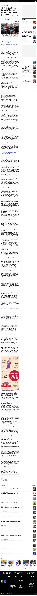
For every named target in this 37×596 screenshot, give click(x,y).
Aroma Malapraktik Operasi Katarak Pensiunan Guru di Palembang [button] (26, 28)
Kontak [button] (11, 581)
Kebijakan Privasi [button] (22, 581)
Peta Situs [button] (21, 585)
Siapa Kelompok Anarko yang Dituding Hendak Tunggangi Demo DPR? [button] (12, 516)
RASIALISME (10, 476)
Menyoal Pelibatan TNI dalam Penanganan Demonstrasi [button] (26, 81)
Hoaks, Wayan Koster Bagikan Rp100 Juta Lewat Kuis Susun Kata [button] (26, 37)
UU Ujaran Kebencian (13, 318)
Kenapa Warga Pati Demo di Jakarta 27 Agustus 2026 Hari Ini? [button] (25, 567)
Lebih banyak (34, 485)
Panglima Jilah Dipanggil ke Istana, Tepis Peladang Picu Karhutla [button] (11, 535)
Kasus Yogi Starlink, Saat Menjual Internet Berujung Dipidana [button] (18, 567)
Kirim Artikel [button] (21, 584)
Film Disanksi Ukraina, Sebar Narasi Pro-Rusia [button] (11, 502)
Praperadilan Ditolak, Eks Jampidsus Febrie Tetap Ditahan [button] (10, 526)
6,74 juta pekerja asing (14, 448)
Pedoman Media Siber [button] (13, 584)
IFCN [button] (20, 586)
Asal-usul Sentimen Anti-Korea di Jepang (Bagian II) (10, 308)
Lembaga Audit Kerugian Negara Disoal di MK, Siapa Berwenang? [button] (27, 32)
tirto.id (2, 44)
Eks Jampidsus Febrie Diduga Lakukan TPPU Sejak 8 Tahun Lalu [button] (11, 488)
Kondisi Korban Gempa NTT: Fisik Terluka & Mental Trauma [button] (10, 512)
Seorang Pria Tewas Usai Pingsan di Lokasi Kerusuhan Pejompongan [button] (11, 507)
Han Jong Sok (15, 276)
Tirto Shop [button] (21, 587)
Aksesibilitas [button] (21, 580)
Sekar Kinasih (3, 21)
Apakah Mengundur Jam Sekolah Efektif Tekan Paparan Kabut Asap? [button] (26, 72)
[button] (3, 1)
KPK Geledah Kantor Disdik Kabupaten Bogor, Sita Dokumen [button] (10, 521)
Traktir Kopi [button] (17, 21)
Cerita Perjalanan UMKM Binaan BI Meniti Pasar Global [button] (3, 566)
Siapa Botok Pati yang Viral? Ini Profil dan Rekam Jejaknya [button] (11, 566)
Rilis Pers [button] (11, 587)
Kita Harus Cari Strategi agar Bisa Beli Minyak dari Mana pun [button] (27, 41)
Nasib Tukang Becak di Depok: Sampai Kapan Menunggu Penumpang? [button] (26, 77)
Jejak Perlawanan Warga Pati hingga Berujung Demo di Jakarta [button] (33, 566)
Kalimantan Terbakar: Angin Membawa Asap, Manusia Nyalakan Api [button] (26, 23)
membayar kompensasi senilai (12, 436)
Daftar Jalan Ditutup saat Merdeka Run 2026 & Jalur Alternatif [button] (10, 493)
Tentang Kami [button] (12, 580)
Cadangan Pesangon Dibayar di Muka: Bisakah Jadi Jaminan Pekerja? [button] (26, 67)
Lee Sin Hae (16, 326)
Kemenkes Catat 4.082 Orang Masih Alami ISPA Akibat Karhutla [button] (11, 540)
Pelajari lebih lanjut (5, 594)
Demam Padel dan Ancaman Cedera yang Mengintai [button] (26, 62)
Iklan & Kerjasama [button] (13, 586)
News (4, 3)
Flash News (7, 3)
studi (4, 62)
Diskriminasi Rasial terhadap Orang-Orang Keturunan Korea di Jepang (8, 153)
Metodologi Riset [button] (12, 585)
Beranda (2, 3)
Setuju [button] (35, 593)
